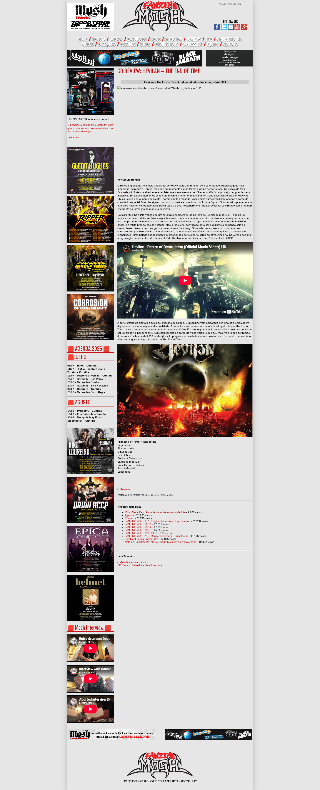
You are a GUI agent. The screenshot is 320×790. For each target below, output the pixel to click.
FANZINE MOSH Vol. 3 (138, 530)
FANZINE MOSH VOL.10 (139, 532)
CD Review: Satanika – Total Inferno (138, 565)
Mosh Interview (89, 627)
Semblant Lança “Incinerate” (141, 538)
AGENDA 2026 (88, 348)
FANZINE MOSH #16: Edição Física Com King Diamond (157, 521)
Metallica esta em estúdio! (135, 562)
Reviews (125, 489)
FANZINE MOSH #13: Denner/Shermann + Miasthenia (156, 535)
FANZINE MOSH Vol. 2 (138, 527)
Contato (129, 518)
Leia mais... (90, 128)
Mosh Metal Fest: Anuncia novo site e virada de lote (155, 512)
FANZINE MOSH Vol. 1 (138, 524)
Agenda (129, 515)
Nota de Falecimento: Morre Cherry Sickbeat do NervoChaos (160, 541)
